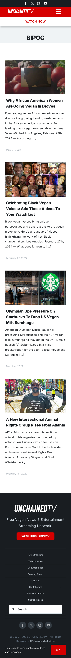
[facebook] (22, 625)
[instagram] (38, 3)
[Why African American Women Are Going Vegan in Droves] (35, 62)
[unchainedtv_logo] (35, 505)
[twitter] (32, 3)
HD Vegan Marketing (42, 641)
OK (58, 650)
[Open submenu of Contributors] (61, 587)
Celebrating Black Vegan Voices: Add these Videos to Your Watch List (33, 209)
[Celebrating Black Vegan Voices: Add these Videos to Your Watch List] (35, 164)
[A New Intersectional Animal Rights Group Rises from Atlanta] (35, 381)
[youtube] (45, 3)
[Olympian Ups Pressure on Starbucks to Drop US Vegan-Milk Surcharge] (35, 273)
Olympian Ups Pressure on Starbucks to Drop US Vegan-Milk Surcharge (33, 317)
